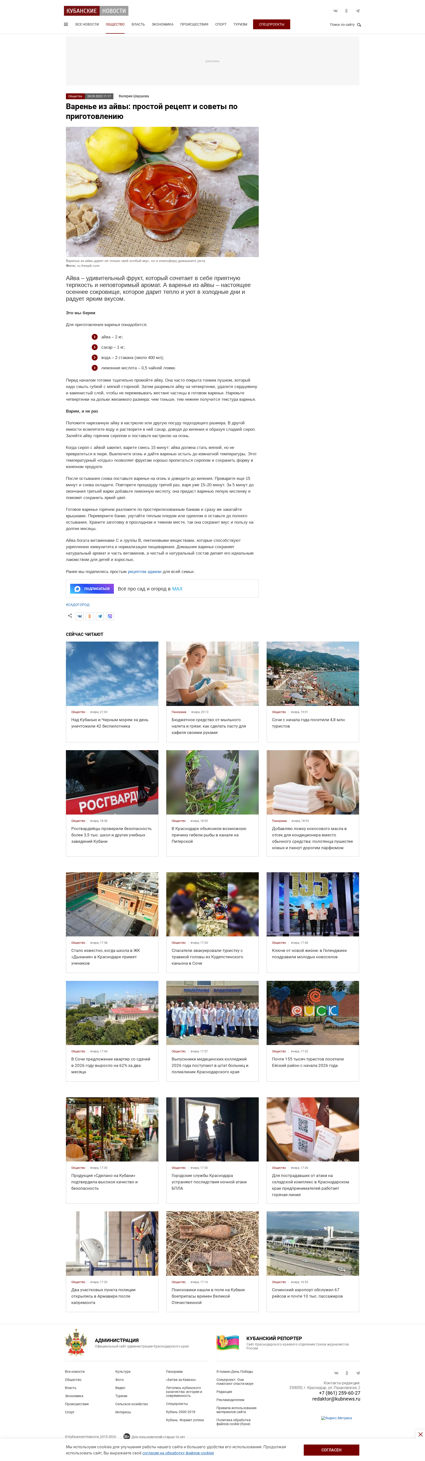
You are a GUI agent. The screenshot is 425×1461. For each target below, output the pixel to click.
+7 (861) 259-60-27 (339, 1393)
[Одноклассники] (90, 616)
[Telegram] (100, 616)
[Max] (110, 616)
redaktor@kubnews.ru (336, 1399)
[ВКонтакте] (80, 616)
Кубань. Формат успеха (185, 1420)
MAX (177, 589)
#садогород (78, 605)
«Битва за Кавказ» (181, 1380)
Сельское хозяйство (131, 1404)
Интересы (123, 1412)
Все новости (87, 24)
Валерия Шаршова (134, 96)
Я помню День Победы (234, 1372)
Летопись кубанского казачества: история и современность (184, 1392)
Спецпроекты (271, 24)
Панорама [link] (179, 712)
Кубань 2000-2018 (180, 1412)
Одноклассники (346, 10)
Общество (115, 24)
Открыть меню (66, 25)
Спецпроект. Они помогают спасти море (234, 1382)
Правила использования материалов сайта (236, 1410)
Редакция (224, 1392)
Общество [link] (78, 712)
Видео (120, 1388)
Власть (138, 24)
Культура (123, 1372)
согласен (331, 1450)
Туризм (240, 24)
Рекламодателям (230, 1400)
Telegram (357, 10)
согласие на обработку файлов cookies (178, 1453)
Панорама (174, 1372)
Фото (119, 1380)
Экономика (162, 24)
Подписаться (96, 589)
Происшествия (194, 24)
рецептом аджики (145, 571)
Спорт (221, 24)
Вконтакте (335, 10)
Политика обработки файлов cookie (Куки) (233, 1422)
